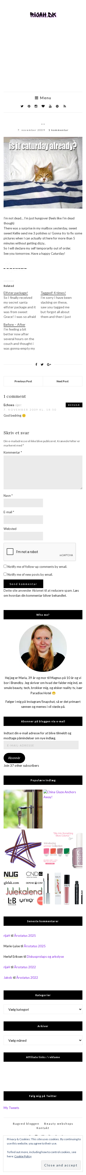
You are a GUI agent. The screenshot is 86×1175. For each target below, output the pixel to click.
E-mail (9, 512)
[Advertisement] (43, 61)
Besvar (74, 405)
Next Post (63, 381)
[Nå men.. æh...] (23, 809)
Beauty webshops (58, 1123)
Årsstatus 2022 (25, 967)
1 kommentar (58, 130)
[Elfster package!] (22, 304)
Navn (8, 495)
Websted (10, 529)
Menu (45, 98)
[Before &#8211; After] (22, 336)
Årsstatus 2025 (25, 935)
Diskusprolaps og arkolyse (45, 956)
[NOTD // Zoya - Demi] (23, 848)
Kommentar (13, 452)
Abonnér (14, 758)
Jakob (8, 977)
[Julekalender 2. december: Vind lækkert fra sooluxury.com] (23, 888)
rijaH (7, 935)
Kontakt (43, 1127)
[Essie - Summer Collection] (62, 848)
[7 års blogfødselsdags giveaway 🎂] (62, 888)
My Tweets (11, 1108)
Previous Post (23, 381)
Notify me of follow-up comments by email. (37, 567)
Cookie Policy (23, 1156)
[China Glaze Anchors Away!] (62, 809)
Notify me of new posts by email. (30, 574)
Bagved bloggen (26, 1123)
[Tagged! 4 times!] (59, 304)
